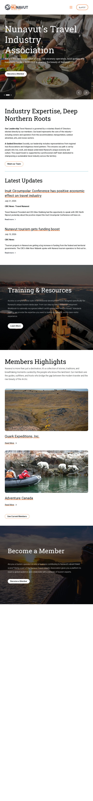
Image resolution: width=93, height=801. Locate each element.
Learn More (15, 326)
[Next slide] (86, 92)
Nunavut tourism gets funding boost (32, 229)
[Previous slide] (79, 92)
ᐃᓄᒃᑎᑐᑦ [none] (82, 7)
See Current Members (17, 516)
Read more (9, 219)
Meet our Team (14, 164)
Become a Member (15, 74)
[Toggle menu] (71, 7)
